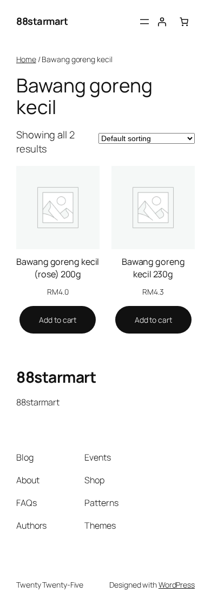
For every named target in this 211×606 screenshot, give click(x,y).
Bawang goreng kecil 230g (153, 268)
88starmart (42, 21)
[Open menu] (144, 21)
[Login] (162, 21)
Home (26, 59)
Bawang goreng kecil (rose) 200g (57, 268)
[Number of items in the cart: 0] (184, 21)
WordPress (177, 585)
